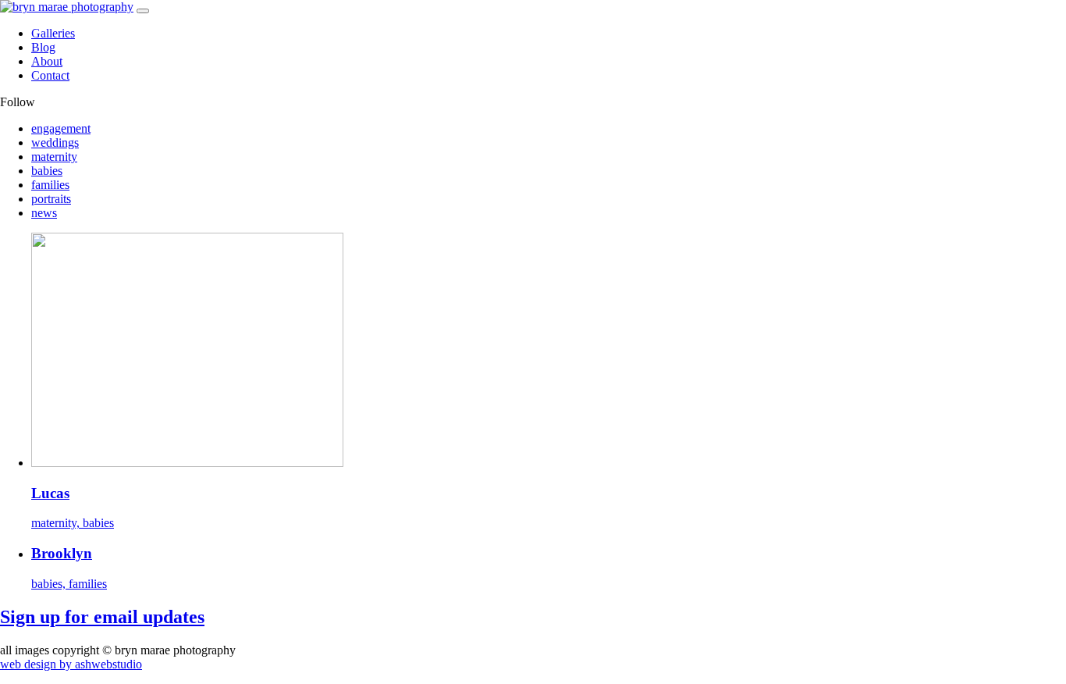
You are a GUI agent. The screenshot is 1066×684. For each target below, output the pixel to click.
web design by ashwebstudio (71, 664)
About (46, 61)
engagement (61, 128)
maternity (54, 156)
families (50, 184)
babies (46, 170)
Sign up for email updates (102, 617)
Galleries (53, 33)
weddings (55, 142)
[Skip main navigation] (143, 11)
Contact (50, 75)
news (44, 212)
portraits (51, 198)
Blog (43, 47)
